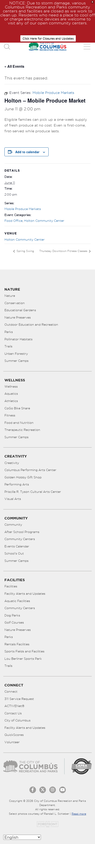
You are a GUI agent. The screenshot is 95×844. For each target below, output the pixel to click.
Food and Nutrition (19, 422)
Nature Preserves (17, 317)
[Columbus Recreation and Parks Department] (47, 46)
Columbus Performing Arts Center (30, 470)
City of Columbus (17, 720)
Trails (8, 346)
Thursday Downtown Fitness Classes (63, 251)
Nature (9, 295)
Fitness (9, 415)
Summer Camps (16, 361)
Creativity (11, 463)
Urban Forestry (16, 353)
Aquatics (11, 393)
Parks (8, 332)
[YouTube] (62, 790)
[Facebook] (32, 790)
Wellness (11, 386)
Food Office (13, 220)
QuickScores (14, 735)
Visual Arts (12, 499)
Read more (79, 813)
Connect (10, 691)
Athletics (11, 401)
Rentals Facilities (16, 644)
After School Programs (21, 532)
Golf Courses (14, 622)
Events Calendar (16, 546)
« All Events (14, 66)
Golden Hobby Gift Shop (23, 477)
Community (13, 524)
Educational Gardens (20, 310)
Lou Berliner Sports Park (23, 658)
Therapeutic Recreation (22, 430)
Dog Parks (12, 615)
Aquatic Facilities (17, 601)
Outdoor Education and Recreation (31, 324)
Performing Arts (16, 484)
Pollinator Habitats (18, 339)
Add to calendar (27, 152)
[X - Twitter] (42, 790)
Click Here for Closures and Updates (48, 38)
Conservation (14, 303)
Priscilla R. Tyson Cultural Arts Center (32, 491)
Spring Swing (25, 251)
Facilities (10, 586)
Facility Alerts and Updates (24, 593)
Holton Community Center (44, 220)
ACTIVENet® (14, 706)
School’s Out (14, 553)
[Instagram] (52, 790)
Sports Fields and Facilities (24, 651)
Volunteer (12, 742)
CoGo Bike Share (17, 408)
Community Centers (19, 539)
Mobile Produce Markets (22, 209)
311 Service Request (19, 699)
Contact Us (13, 713)
